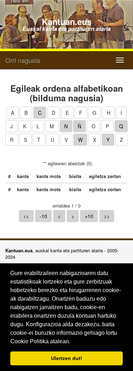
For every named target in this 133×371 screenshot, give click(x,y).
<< (26, 216)
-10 (43, 216)
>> (107, 216)
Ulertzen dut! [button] (66, 358)
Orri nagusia (22, 60)
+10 (89, 216)
